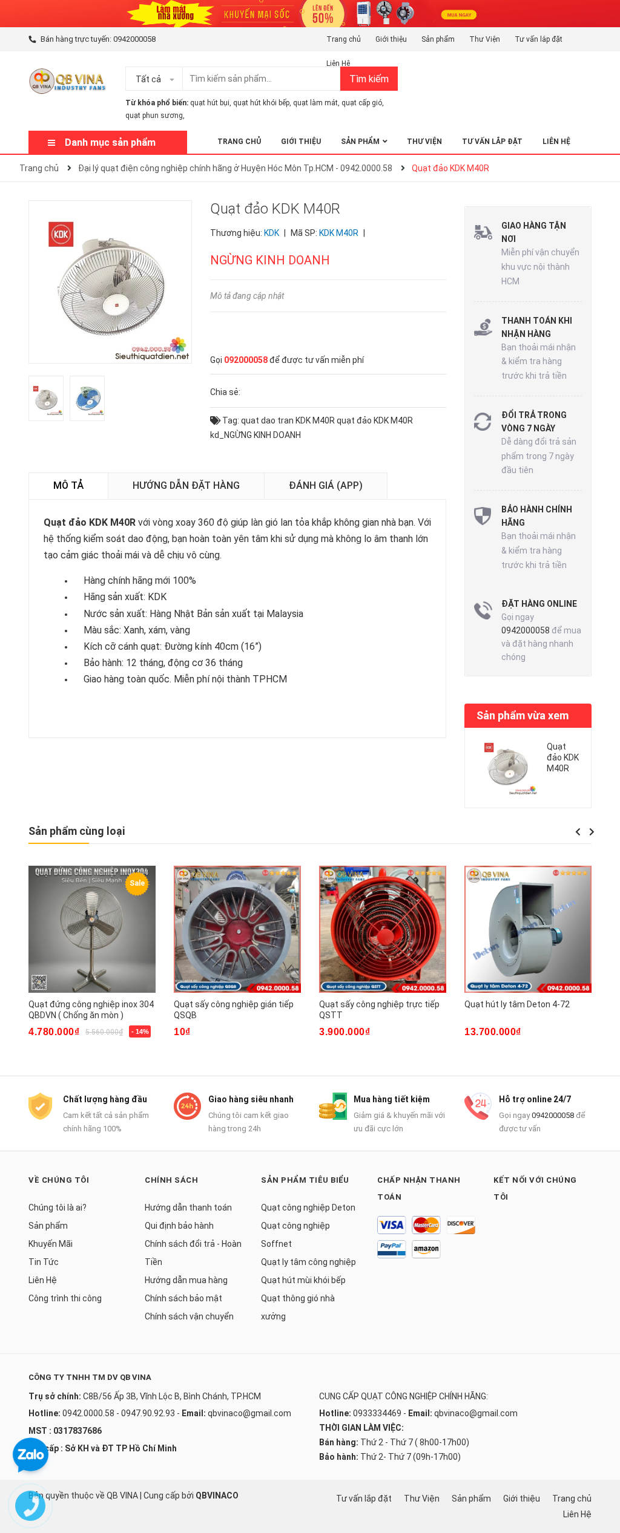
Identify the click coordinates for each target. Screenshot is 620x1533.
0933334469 (377, 1413)
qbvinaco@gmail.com (249, 1413)
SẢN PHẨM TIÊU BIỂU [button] (305, 1180)
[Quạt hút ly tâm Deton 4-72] (528, 929)
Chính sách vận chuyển (189, 1316)
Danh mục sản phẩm (110, 142)
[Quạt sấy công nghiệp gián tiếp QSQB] (237, 929)
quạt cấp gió (361, 103)
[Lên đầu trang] (599, 1475)
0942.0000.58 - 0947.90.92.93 (118, 1413)
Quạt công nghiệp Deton (308, 1207)
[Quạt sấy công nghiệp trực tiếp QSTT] (382, 929)
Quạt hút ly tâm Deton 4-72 (517, 1004)
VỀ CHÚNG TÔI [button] (58, 1180)
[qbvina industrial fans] (310, 13)
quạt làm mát (315, 103)
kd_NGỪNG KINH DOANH (255, 435)
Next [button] (591, 832)
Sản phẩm (438, 39)
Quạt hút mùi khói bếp (303, 1280)
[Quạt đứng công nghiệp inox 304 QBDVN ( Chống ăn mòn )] (92, 929)
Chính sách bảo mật (183, 1298)
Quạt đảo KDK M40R (563, 757)
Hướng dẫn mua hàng (186, 1280)
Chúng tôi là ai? (57, 1207)
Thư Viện (484, 39)
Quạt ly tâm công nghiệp (308, 1262)
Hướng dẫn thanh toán (188, 1207)
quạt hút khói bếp (261, 103)
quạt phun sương (154, 115)
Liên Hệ (338, 63)
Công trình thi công (65, 1298)
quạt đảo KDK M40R (375, 420)
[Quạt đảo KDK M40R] (507, 765)
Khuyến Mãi (50, 1244)
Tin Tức (43, 1262)
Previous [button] (578, 832)
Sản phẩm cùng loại (76, 831)
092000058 (246, 360)
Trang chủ (343, 39)
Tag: (229, 420)
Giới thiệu (391, 39)
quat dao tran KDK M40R (288, 420)
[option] (49, 401)
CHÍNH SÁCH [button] (171, 1180)
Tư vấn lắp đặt (538, 39)
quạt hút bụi (209, 103)
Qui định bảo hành (179, 1226)
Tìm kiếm (369, 79)
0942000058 (134, 39)
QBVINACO (217, 1495)
